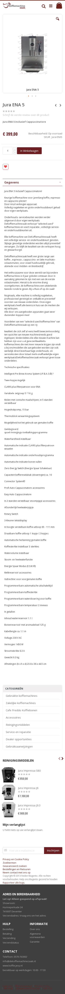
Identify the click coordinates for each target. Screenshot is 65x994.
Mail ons (47, 988)
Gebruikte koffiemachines (21, 695)
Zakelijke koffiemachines (21, 703)
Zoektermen (9, 862)
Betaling (7, 933)
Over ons (35, 929)
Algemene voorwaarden (37, 935)
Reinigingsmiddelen (18, 724)
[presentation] (32, 182)
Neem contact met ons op (17, 872)
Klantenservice (23, 985)
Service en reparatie (18, 732)
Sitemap (8, 988)
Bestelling (8, 929)
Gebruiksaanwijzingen (19, 746)
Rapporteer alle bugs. (14, 882)
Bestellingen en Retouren (17, 869)
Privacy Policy (42, 985)
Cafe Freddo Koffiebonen (21, 710)
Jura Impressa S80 (29, 770)
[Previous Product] (56, 105)
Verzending (9, 938)
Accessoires (13, 717)
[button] (57, 21)
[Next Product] (60, 105)
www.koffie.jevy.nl (13, 965)
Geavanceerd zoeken (15, 866)
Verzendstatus (11, 942)
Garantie (35, 941)
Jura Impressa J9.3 (29, 805)
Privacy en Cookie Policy (16, 859)
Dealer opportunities (19, 739)
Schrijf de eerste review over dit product (26, 115)
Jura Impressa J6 (28, 788)
